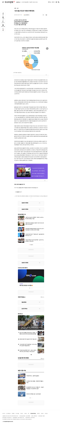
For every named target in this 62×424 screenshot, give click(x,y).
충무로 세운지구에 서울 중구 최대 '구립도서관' (28, 339)
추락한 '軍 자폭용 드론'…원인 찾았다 (33, 394)
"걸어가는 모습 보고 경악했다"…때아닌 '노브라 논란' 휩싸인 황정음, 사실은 (34, 218)
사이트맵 (46, 413)
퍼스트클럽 (17, 413)
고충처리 (42, 413)
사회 (15, 8)
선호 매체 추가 (27, 14)
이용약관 (38, 413)
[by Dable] (42, 358)
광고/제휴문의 (8, 413)
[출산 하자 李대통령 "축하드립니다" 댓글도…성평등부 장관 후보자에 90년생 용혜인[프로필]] (41, 335)
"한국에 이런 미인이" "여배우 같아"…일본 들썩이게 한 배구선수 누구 (34, 235)
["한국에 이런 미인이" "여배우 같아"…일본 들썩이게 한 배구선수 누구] (21, 236)
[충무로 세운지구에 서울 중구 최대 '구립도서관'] (41, 341)
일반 (17, 8)
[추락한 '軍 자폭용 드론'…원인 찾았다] (21, 396)
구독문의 (21, 413)
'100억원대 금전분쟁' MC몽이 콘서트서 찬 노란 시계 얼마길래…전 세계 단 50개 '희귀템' (34, 229)
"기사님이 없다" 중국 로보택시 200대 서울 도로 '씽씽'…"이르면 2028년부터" (38, 168)
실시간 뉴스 (18, 2)
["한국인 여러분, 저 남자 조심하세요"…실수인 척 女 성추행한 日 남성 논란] (21, 242)
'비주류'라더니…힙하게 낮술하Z (32, 375)
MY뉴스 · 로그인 (51, 2)
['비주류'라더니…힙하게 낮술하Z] (21, 378)
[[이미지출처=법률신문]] (31, 59)
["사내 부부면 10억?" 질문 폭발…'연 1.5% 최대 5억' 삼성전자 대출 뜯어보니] (41, 347)
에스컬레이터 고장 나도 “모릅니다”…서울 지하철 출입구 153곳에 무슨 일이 (35, 388)
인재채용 (13, 413)
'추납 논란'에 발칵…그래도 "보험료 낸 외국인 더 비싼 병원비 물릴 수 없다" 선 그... (38, 170)
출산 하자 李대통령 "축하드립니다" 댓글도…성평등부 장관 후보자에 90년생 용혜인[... (38, 176)
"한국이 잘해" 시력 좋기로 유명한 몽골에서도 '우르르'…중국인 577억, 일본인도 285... (38, 173)
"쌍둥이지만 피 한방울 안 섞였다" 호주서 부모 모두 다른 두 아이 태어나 (34, 223)
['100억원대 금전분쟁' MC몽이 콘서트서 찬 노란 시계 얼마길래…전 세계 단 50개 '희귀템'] (21, 231)
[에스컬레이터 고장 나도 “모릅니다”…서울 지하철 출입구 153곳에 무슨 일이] (21, 390)
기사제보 (25, 413)
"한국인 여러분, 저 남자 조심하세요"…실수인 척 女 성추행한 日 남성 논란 (34, 240)
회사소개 (3, 413)
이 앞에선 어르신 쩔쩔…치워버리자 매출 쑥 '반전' (34, 382)
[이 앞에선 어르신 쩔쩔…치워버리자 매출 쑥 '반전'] (21, 384)
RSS (28, 413)
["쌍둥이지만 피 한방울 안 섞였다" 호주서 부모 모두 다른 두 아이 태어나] (21, 225)
